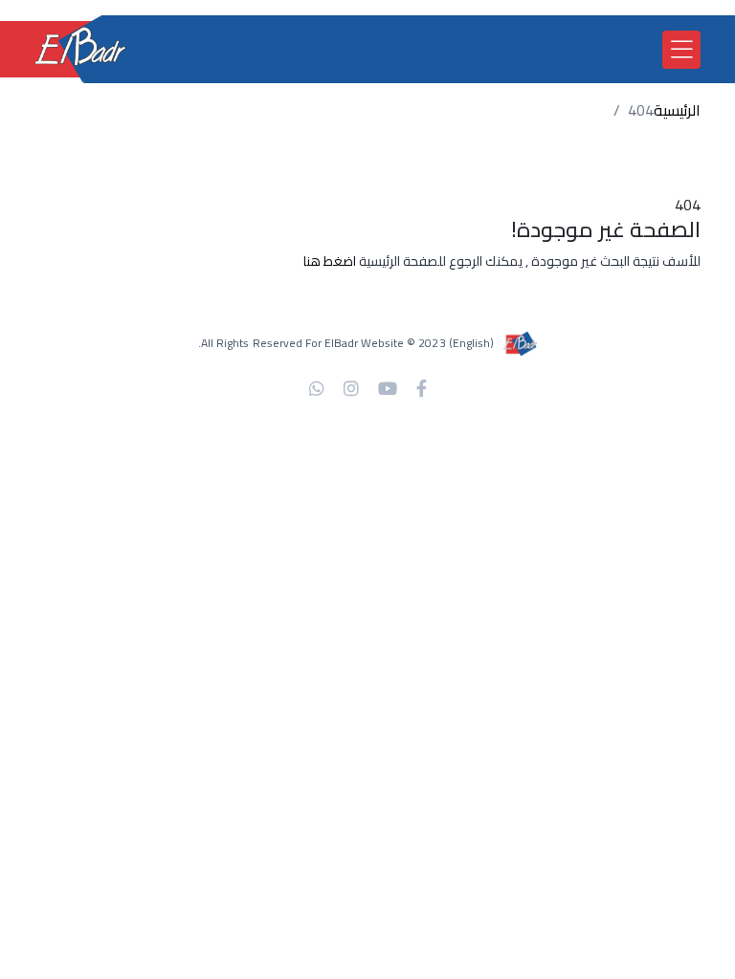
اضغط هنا (329, 261)
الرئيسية (677, 110)
